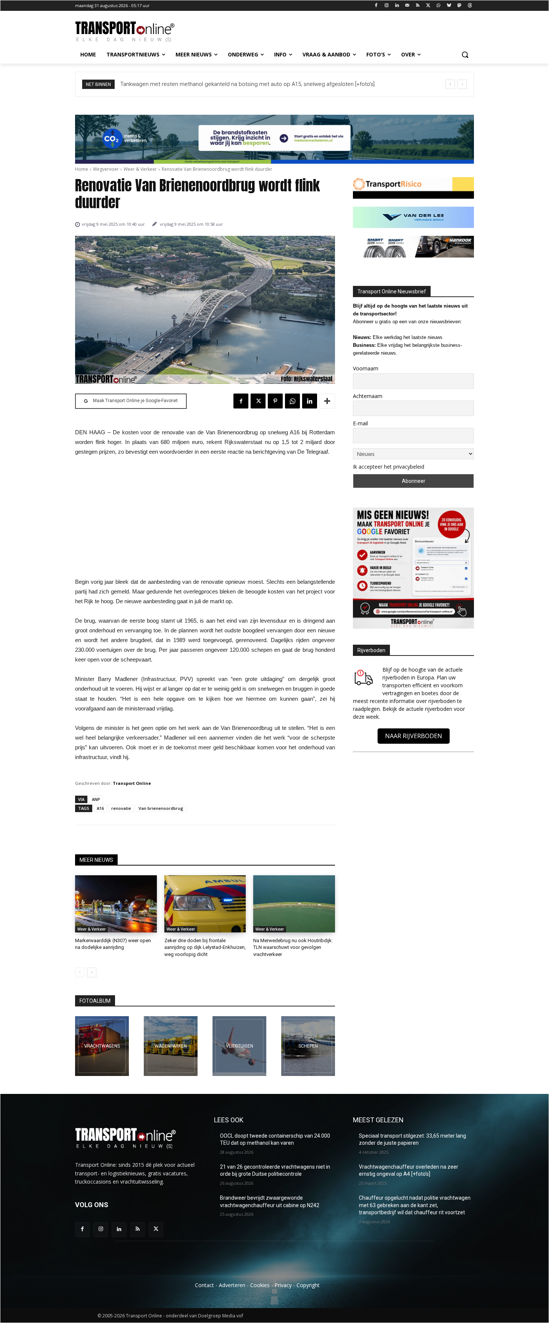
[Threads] (469, 5)
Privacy (283, 1285)
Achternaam (367, 396)
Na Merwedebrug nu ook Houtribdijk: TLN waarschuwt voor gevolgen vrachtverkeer (293, 947)
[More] (327, 401)
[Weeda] (102, 1046)
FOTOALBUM (95, 1001)
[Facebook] (376, 5)
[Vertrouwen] (308, 1046)
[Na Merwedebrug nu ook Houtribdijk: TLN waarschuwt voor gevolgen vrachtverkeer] (294, 903)
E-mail (360, 423)
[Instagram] (386, 5)
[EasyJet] (239, 1046)
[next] (462, 84)
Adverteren (232, 1285)
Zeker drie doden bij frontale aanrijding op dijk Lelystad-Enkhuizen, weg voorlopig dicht (205, 947)
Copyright (308, 1285)
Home (81, 169)
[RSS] (417, 5)
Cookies (260, 1285)
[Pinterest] (275, 401)
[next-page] (91, 972)
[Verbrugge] (171, 1046)
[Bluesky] (449, 5)
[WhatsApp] (438, 5)
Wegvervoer (106, 169)
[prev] (450, 84)
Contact (204, 1285)
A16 (100, 808)
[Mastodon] (459, 5)
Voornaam (365, 368)
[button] (465, 55)
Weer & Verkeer (140, 169)
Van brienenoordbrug (161, 808)
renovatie (121, 808)
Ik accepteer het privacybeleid (388, 466)
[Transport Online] (135, 31)
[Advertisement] (205, 519)
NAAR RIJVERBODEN (413, 736)
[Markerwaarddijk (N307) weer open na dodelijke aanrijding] (116, 903)
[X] (428, 5)
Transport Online (132, 783)
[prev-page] (79, 972)
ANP (96, 799)
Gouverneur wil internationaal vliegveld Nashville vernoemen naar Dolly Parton (216, 84)
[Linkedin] (397, 5)
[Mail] (407, 5)
